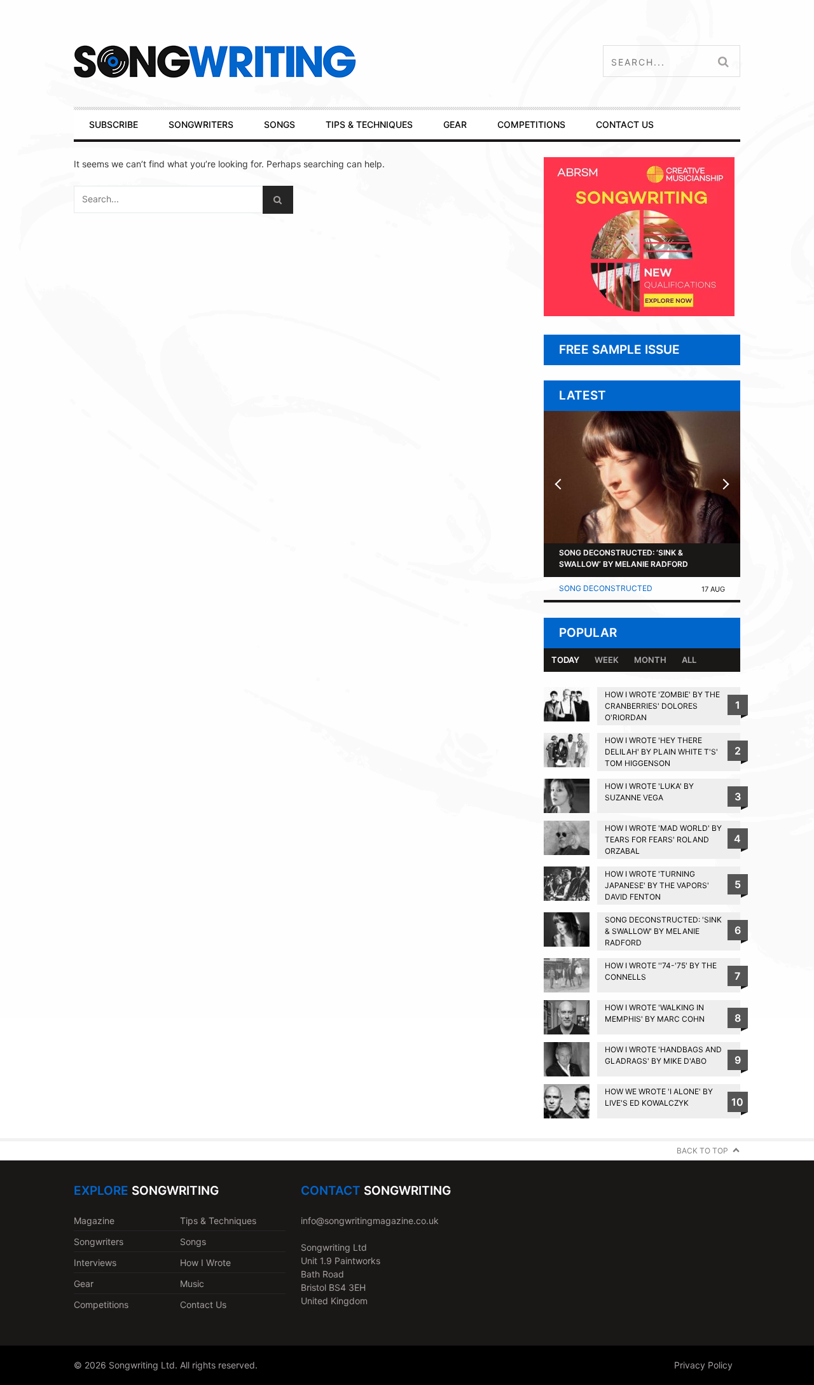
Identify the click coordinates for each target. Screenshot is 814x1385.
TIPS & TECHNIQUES (369, 124)
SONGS (279, 124)
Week (607, 660)
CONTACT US (625, 124)
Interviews (95, 1262)
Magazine (94, 1220)
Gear (83, 1283)
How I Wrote (205, 1262)
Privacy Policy (703, 1365)
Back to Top (702, 1150)
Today (565, 660)
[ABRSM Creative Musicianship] (639, 312)
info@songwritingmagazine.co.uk (370, 1220)
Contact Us (203, 1304)
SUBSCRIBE (113, 124)
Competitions (101, 1304)
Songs (193, 1241)
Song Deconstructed (605, 588)
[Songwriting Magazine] (290, 61)
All (689, 660)
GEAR (455, 124)
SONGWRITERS (201, 124)
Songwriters (98, 1241)
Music (192, 1283)
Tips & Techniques (218, 1220)
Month (650, 660)
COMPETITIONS (531, 124)
